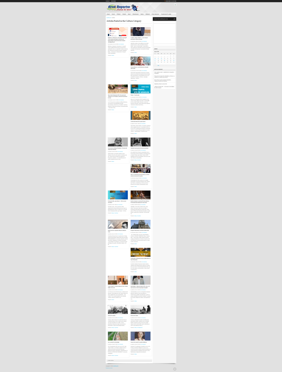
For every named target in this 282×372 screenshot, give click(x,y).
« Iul (158, 65)
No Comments (121, 44)
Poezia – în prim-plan (135, 95)
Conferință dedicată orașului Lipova (138, 121)
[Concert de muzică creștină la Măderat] (140, 336)
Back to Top (174, 369)
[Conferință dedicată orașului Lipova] (140, 115)
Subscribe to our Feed (171, 1)
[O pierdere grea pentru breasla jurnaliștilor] (140, 142)
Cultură (124, 14)
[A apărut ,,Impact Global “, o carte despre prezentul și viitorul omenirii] (140, 31)
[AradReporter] (123, 7)
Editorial (148, 14)
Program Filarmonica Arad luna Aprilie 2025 (140, 230)
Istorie (142, 14)
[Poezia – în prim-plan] (140, 89)
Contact (108, 1)
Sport (129, 14)
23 (173, 60)
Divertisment (135, 14)
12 (161, 58)
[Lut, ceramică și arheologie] (118, 336)
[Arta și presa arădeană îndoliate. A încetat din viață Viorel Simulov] (118, 142)
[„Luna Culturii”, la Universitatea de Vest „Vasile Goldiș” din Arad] (118, 280)
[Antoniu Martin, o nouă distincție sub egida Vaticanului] (140, 61)
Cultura (112, 55)
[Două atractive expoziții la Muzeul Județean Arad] (118, 224)
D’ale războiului (155, 14)
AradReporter (108, 17)
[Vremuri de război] (118, 309)
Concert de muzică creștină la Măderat (139, 342)
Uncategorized (139, 327)
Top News (139, 215)
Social (113, 14)
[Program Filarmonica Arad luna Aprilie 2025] (140, 224)
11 (158, 58)
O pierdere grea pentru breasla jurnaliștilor (139, 148)
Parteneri (113, 1)
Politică (118, 14)
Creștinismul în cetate (166, 14)
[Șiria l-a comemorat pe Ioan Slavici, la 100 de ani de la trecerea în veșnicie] (140, 168)
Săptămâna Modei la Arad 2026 (160, 83)
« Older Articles (111, 360)
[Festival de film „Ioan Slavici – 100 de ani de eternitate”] (118, 195)
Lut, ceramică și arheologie (113, 342)
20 (164, 60)
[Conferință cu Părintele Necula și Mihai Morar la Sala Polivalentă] (140, 252)
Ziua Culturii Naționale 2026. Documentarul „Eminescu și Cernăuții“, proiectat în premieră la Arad (117, 96)
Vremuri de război (111, 315)
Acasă (108, 14)
